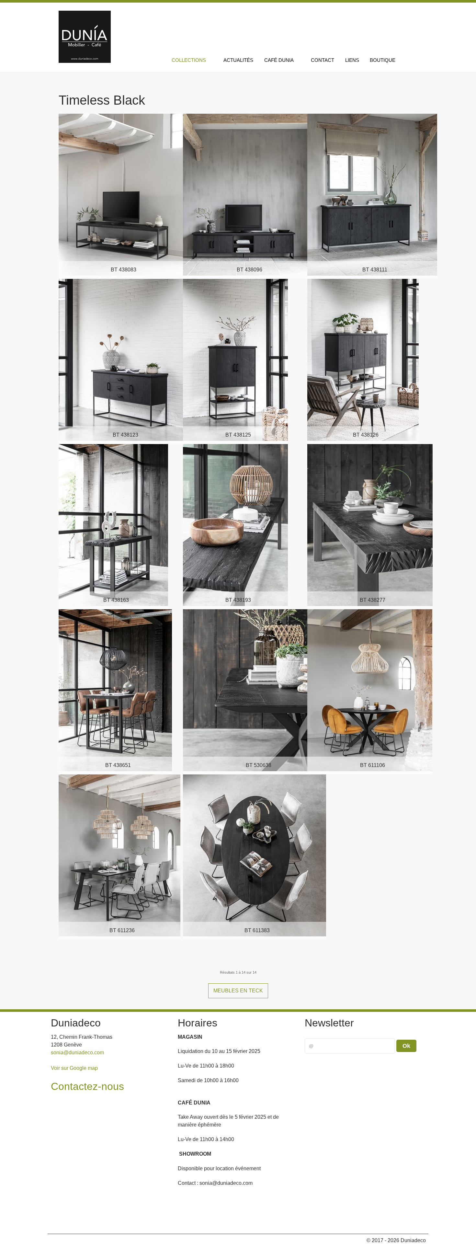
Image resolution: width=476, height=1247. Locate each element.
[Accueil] (158, 60)
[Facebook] (379, 12)
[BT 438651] (115, 689)
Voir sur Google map (74, 1068)
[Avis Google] (408, 12)
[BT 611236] (119, 855)
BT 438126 (366, 435)
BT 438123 (125, 435)
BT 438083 (123, 269)
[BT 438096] (247, 194)
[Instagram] (394, 12)
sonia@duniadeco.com (77, 1052)
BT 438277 (372, 600)
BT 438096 (249, 269)
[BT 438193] (235, 524)
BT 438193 (238, 600)
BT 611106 (372, 765)
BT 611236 (122, 930)
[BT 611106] (369, 689)
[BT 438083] (121, 194)
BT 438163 (116, 600)
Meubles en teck (238, 990)
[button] (416, 1220)
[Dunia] (85, 61)
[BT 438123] (123, 359)
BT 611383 (257, 930)
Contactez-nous (87, 1086)
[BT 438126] (363, 359)
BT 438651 (118, 765)
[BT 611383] (254, 855)
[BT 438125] (235, 359)
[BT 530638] (256, 689)
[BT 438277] (370, 524)
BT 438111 (374, 269)
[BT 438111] (372, 194)
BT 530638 (258, 765)
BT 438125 (238, 435)
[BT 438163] (113, 524)
